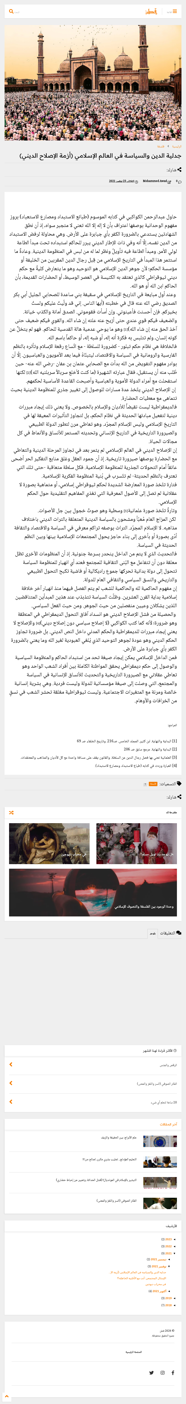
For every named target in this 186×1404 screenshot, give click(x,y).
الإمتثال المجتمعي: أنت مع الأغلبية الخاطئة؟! (141, 1278)
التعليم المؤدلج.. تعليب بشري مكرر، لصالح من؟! (110, 1159)
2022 (168, 1246)
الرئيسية (176, 146)
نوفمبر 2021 (158, 1266)
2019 (168, 1298)
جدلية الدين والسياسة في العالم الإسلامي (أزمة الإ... (137, 1272)
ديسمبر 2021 (158, 1259)
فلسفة (160, 146)
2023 (168, 1239)
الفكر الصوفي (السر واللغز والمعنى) (117, 1201)
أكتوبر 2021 (159, 1291)
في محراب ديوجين (73, 854)
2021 (168, 1253)
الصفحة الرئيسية (134, 1352)
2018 (168, 1305)
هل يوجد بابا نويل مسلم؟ (157, 854)
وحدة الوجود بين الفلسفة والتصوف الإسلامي (144, 907)
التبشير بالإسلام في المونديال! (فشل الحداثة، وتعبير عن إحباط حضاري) (96, 1180)
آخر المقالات (168, 1124)
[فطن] (151, 13)
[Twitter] (151, 1374)
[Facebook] (172, 1374)
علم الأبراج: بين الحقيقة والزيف (119, 1137)
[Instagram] (163, 1374)
